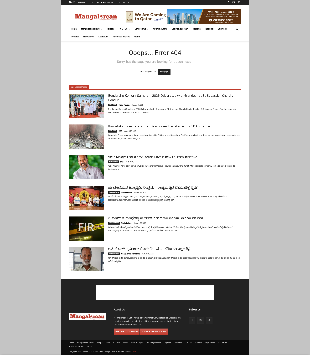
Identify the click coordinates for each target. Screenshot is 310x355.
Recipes (110, 29)
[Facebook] (228, 2)
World (137, 37)
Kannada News (114, 192)
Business (222, 29)
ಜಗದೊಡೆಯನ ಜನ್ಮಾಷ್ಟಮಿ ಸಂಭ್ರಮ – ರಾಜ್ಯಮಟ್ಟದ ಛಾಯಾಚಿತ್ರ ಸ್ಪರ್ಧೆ (153, 188)
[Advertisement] (155, 292)
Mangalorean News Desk (130, 254)
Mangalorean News (90, 29)
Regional (197, 29)
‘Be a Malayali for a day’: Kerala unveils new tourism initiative (152, 157)
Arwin (133, 352)
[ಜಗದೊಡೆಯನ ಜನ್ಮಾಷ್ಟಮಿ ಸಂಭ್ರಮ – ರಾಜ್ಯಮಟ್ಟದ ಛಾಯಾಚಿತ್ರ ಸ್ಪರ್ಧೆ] (86, 198)
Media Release (124, 105)
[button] (237, 29)
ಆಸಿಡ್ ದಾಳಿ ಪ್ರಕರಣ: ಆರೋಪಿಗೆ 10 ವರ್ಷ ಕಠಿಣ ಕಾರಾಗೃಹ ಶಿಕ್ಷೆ (149, 249)
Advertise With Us (121, 37)
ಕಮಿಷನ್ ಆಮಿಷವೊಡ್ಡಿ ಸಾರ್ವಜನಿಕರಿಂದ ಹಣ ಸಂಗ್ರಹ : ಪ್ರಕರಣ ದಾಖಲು (155, 219)
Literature (103, 37)
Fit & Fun (123, 29)
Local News (112, 105)
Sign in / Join (123, 2)
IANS (120, 131)
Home (74, 29)
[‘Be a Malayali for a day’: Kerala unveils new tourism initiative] (86, 167)
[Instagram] (233, 2)
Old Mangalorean (180, 29)
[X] (238, 2)
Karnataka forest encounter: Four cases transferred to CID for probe (159, 127)
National (209, 29)
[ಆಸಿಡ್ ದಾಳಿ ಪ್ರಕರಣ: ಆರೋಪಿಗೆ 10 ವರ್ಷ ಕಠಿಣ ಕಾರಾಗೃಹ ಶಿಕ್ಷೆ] (86, 259)
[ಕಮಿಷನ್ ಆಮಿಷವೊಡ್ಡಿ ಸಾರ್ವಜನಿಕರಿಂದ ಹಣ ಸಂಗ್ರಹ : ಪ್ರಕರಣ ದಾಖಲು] (86, 228)
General (75, 37)
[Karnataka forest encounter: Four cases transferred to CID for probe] (86, 136)
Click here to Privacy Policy (153, 332)
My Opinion (88, 37)
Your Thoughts (160, 29)
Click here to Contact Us (126, 332)
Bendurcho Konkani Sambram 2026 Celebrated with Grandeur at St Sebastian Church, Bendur (170, 98)
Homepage (164, 71)
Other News (140, 29)
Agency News (113, 161)
